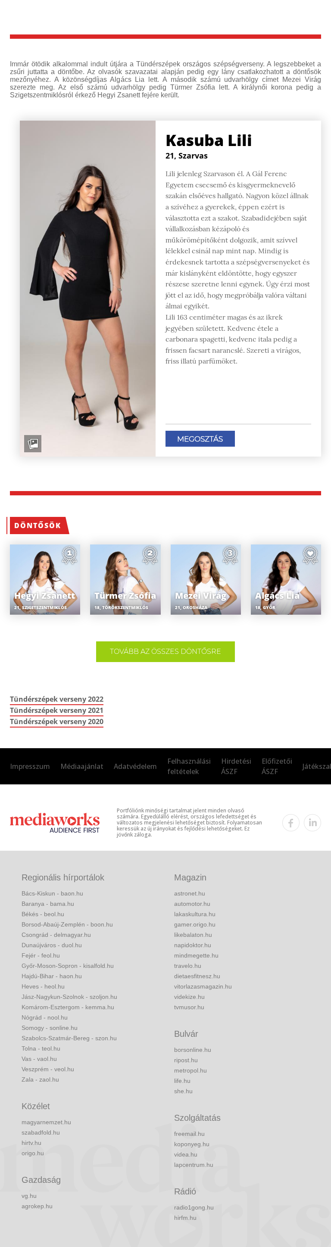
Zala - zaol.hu (40, 1079)
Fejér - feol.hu (41, 955)
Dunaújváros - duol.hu (52, 945)
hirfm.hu (185, 1217)
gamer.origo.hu (194, 924)
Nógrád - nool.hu (45, 1017)
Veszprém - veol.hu (48, 1069)
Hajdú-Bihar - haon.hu (52, 976)
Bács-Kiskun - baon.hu (52, 893)
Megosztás (200, 439)
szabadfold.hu (41, 1132)
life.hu (182, 1080)
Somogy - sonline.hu (50, 1027)
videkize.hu (189, 996)
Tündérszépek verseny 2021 (56, 710)
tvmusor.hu (189, 1007)
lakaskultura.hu (194, 914)
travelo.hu (187, 965)
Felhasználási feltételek (189, 766)
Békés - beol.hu (43, 914)
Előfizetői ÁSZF (277, 766)
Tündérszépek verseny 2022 (56, 699)
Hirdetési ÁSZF (236, 766)
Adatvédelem (135, 766)
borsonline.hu (192, 1049)
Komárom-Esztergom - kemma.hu (68, 1007)
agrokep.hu (37, 1206)
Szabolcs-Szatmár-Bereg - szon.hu (69, 1038)
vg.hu (29, 1195)
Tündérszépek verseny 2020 (56, 721)
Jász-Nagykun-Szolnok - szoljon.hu (69, 996)
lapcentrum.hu (193, 1164)
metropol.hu (190, 1070)
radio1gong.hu (194, 1207)
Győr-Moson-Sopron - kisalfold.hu (68, 965)
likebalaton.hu (193, 934)
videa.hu (185, 1154)
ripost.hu (186, 1060)
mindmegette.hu (196, 955)
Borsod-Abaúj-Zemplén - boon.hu (67, 924)
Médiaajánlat (81, 766)
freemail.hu (189, 1133)
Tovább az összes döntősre (165, 651)
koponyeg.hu (191, 1144)
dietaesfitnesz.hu (197, 976)
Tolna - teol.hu (41, 1048)
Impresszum (30, 766)
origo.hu (33, 1153)
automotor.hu (192, 903)
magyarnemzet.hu (46, 1122)
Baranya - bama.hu (48, 903)
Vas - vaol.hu (39, 1058)
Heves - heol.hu (43, 986)
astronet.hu (189, 893)
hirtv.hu (31, 1142)
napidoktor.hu (192, 945)
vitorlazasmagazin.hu (203, 986)
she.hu (183, 1091)
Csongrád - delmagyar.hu (56, 934)
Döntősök (37, 525)
